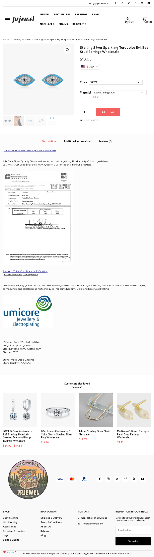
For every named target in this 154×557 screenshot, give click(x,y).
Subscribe (133, 541)
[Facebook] (115, 3)
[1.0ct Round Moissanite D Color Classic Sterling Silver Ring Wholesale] (58, 410)
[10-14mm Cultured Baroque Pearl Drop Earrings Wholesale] (134, 410)
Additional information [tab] (77, 141)
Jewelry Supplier (21, 39)
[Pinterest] (128, 3)
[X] (142, 3)
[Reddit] (135, 3)
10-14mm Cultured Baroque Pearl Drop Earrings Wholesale (133, 434)
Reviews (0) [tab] (105, 141)
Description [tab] (49, 141)
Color (83, 82)
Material (85, 92)
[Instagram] (122, 3)
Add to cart (108, 112)
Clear (95, 97)
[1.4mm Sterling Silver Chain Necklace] (96, 410)
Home (6, 39)
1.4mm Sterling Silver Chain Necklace (94, 433)
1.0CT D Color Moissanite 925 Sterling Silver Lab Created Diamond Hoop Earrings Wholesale (17, 436)
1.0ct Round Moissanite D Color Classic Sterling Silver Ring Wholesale (56, 434)
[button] (67, 50)
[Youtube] (149, 3)
